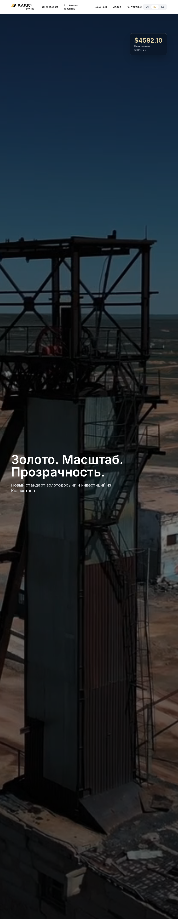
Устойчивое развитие (70, 7)
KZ (162, 7)
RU (154, 7)
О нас (32, 7)
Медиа (116, 6)
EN (147, 7)
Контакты (133, 6)
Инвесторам (50, 6)
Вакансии (101, 6)
